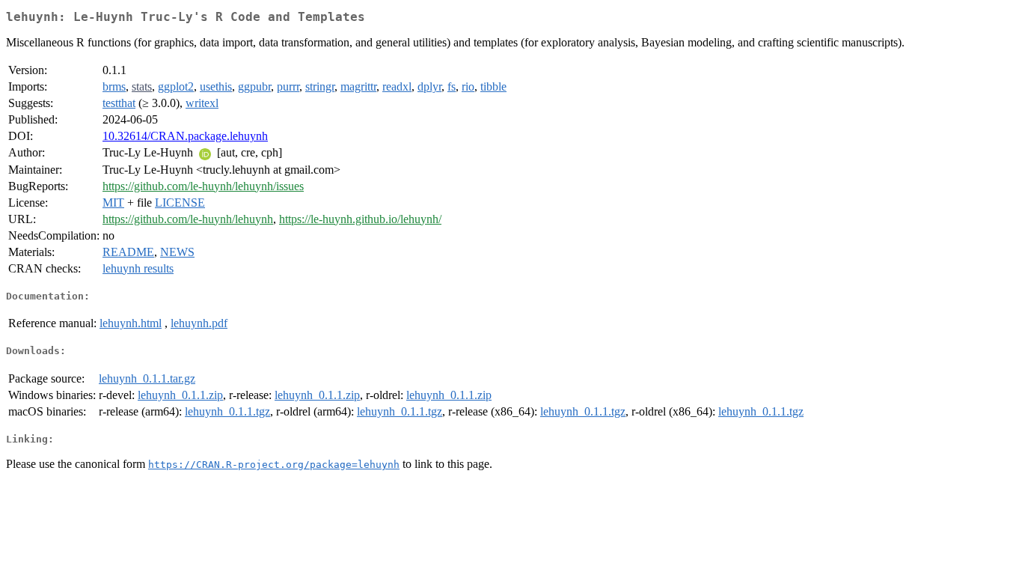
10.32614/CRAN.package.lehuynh (185, 136)
